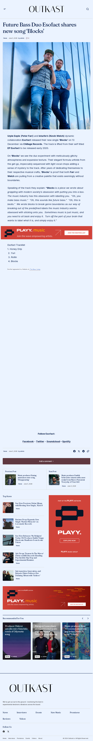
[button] (4, 9)
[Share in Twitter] (79, 451)
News (5, 38)
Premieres (75, 712)
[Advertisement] (46, 232)
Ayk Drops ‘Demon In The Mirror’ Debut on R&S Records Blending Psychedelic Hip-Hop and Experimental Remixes (29, 556)
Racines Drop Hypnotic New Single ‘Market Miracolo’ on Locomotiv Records (27, 522)
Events (39, 712)
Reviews (6, 718)
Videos (22, 718)
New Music (56, 712)
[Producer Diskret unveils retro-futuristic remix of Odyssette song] (17, 641)
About (40, 738)
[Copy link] (88, 451)
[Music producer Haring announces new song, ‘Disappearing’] (24, 479)
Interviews (22, 712)
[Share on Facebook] (74, 451)
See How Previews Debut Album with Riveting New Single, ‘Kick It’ (29, 504)
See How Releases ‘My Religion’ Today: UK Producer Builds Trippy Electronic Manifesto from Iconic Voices (29, 539)
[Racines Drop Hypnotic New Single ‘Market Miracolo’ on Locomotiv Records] (8, 524)
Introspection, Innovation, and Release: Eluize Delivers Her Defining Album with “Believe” (28, 573)
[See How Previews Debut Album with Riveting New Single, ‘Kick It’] (8, 507)
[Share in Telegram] (83, 451)
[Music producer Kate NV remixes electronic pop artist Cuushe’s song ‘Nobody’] (76, 641)
